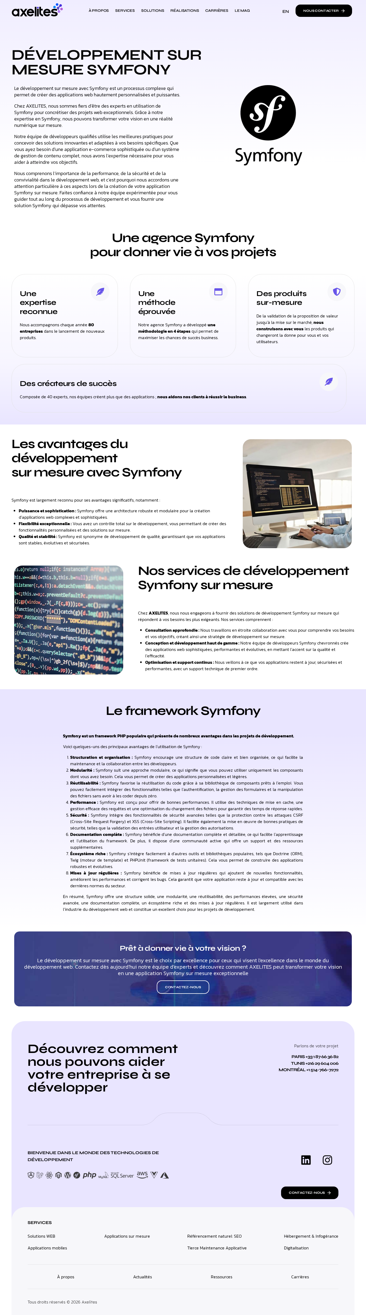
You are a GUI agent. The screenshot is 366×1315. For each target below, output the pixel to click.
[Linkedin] (306, 1160)
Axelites (89, 1302)
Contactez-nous (183, 987)
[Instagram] (327, 1160)
